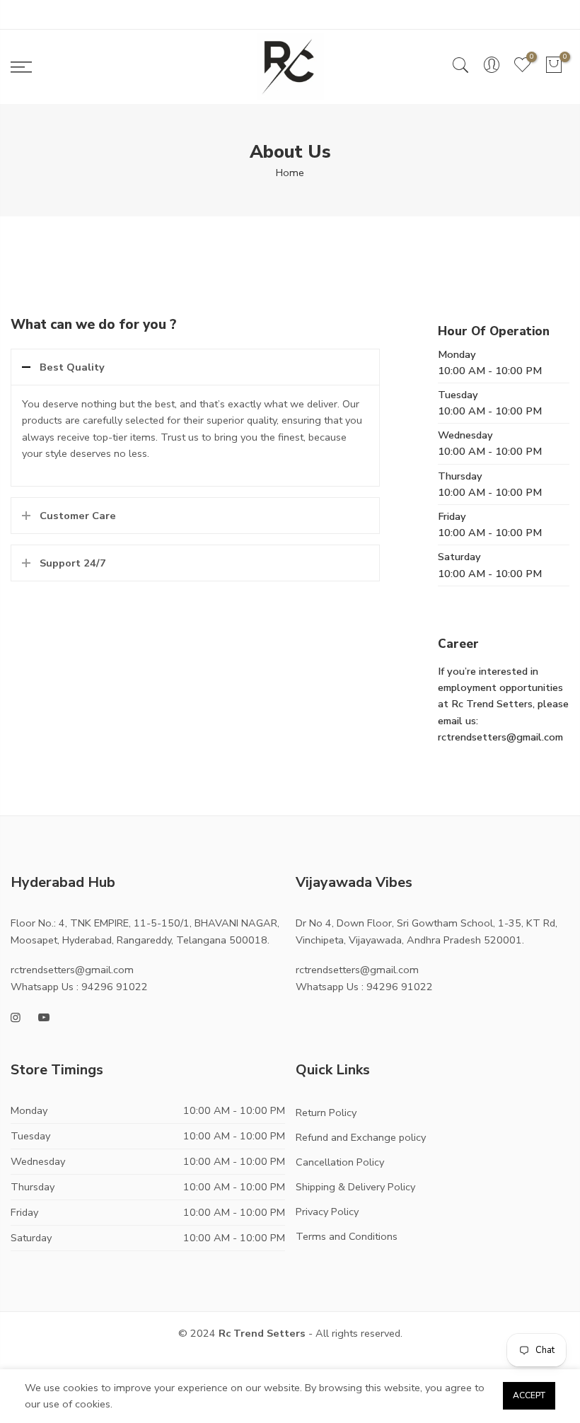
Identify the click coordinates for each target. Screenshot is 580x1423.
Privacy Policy (327, 1211)
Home (290, 172)
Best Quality (72, 367)
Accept (529, 1395)
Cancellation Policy (340, 1162)
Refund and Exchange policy (361, 1137)
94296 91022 (114, 987)
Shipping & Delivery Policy (355, 1187)
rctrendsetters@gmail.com (72, 970)
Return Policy (326, 1112)
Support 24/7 (73, 563)
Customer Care (78, 516)
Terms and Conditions (347, 1236)
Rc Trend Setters (262, 1333)
